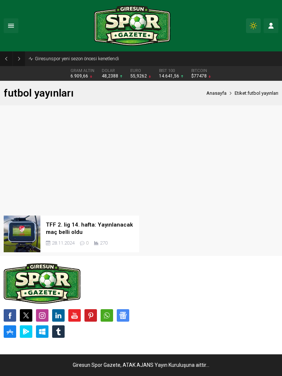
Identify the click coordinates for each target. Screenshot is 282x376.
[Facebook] (10, 315)
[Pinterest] (90, 315)
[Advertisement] (141, 160)
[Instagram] (42, 315)
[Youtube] (74, 315)
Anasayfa (216, 93)
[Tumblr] (58, 331)
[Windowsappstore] (42, 331)
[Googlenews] (123, 315)
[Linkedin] (58, 315)
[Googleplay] (26, 331)
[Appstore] (10, 331)
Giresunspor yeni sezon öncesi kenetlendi (77, 58)
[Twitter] (26, 315)
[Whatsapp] (107, 315)
